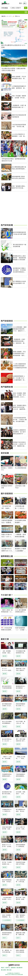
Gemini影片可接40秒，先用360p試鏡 (20, 828)
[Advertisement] (14, 208)
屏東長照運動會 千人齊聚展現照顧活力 (21, 846)
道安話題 (5, 453)
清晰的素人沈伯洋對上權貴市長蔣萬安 (20, 670)
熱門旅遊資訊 (7, 321)
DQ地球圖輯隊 (7, 920)
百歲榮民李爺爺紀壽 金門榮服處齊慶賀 (21, 864)
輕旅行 (4, 937)
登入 (20, 3)
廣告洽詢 (9, 970)
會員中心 (7, 967)
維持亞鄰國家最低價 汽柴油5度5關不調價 (7, 881)
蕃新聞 (4, 656)
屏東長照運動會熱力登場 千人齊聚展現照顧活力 (21, 705)
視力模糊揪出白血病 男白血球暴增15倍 (20, 811)
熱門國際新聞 (7, 387)
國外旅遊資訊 (7, 493)
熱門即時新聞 (7, 225)
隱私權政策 (19, 967)
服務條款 (13, 967)
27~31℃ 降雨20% (13, 16)
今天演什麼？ (7, 595)
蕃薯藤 (5, 3)
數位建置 (3, 970)
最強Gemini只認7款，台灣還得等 (6, 846)
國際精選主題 (7, 556)
